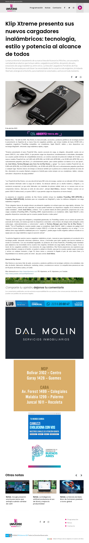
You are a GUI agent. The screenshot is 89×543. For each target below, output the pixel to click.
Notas (47, 8)
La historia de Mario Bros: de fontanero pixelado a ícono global (71, 499)
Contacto (57, 8)
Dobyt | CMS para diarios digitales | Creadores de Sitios (68, 538)
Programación (36, 8)
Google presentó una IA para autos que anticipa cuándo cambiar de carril (16, 500)
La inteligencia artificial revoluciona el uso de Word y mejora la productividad (43, 500)
